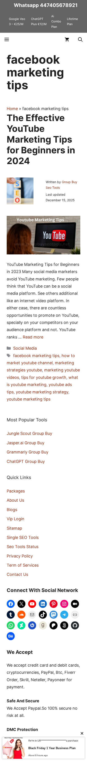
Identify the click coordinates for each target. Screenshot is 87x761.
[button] (80, 39)
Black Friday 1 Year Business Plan (52, 748)
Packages (16, 491)
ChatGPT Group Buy (26, 461)
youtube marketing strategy (42, 392)
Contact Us (17, 574)
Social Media (25, 348)
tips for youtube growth (43, 377)
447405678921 (59, 5)
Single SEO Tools (23, 537)
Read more (33, 337)
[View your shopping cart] (67, 39)
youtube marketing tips (28, 399)
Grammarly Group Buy (27, 452)
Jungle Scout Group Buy (29, 433)
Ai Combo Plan (56, 21)
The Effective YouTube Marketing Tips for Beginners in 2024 (41, 139)
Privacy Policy (20, 556)
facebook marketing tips (36, 355)
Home (12, 108)
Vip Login (15, 518)
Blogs (12, 509)
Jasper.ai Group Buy (25, 442)
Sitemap (14, 528)
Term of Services (23, 565)
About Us (15, 500)
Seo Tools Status (22, 546)
